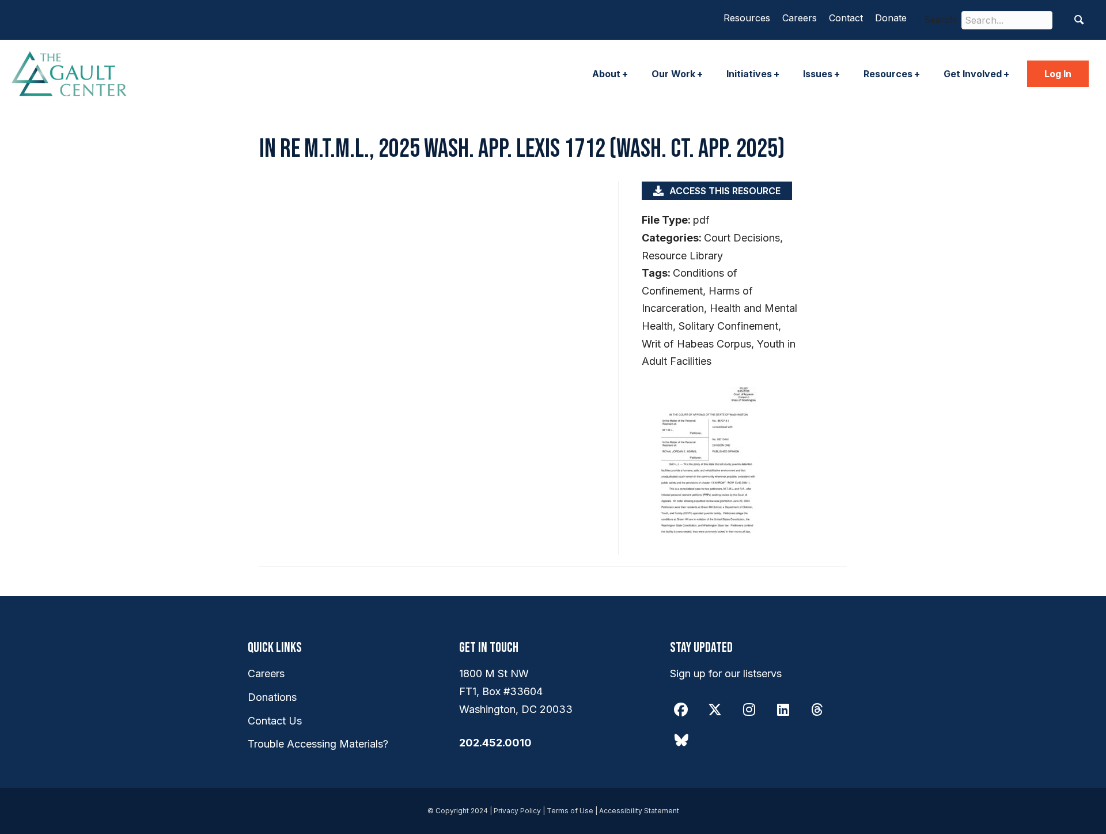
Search (940, 19)
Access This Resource (725, 191)
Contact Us (275, 721)
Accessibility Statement (639, 810)
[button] (1079, 20)
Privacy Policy (517, 810)
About (606, 74)
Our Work (673, 74)
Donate (891, 18)
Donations (272, 697)
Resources (747, 18)
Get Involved (973, 74)
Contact (846, 18)
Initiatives (749, 74)
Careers (799, 18)
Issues (817, 74)
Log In (1057, 74)
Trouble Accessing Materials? (318, 744)
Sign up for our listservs (726, 673)
